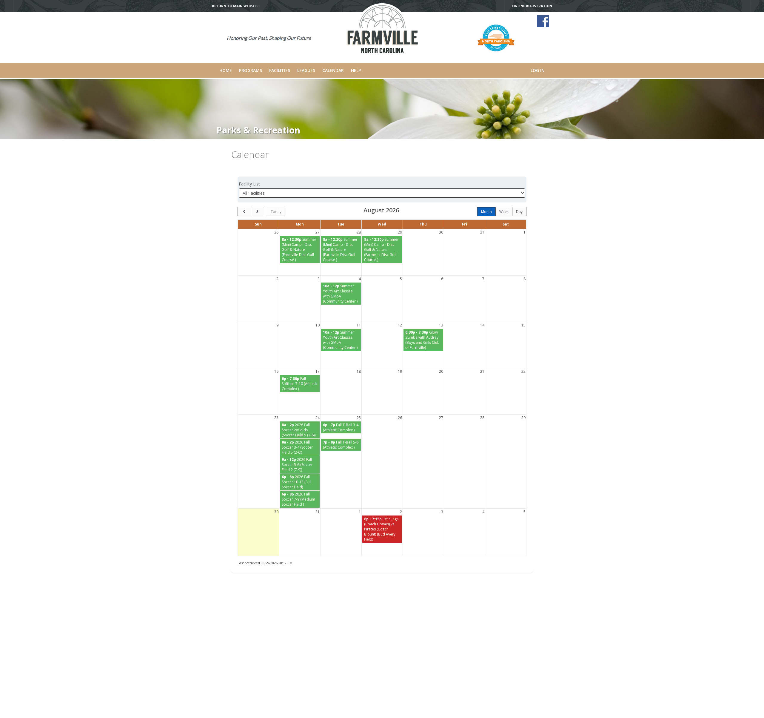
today (276, 211)
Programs (250, 70)
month (486, 211)
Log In (538, 70)
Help (356, 70)
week (504, 211)
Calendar (333, 70)
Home (225, 70)
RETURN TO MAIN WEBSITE (235, 5)
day (519, 211)
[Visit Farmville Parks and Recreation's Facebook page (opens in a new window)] (543, 21)
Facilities (279, 70)
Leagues (306, 70)
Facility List (249, 184)
